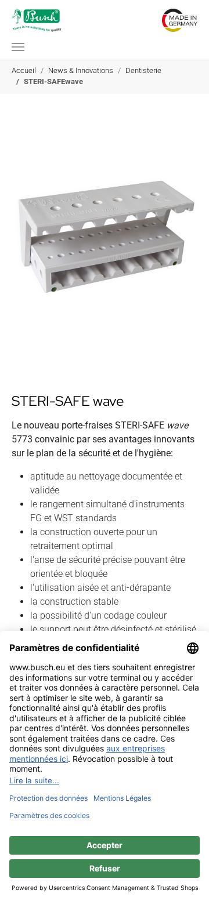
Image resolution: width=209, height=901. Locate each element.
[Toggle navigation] (18, 47)
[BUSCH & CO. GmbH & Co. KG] (36, 20)
